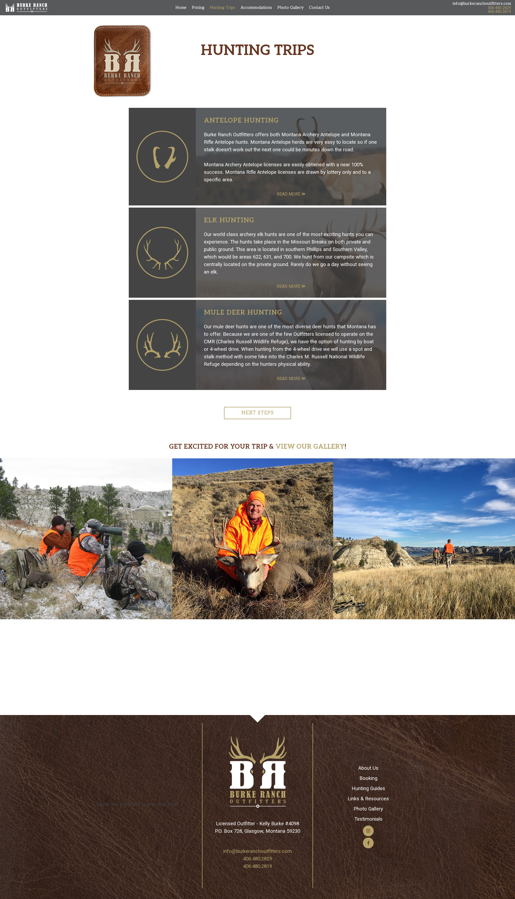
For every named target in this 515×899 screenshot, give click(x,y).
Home (180, 7)
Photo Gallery (290, 7)
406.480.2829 (499, 7)
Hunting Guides (368, 788)
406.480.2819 (499, 11)
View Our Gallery (309, 447)
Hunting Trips (222, 7)
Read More (289, 194)
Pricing (198, 7)
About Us (368, 768)
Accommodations (256, 7)
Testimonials (368, 819)
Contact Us (319, 7)
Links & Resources (368, 799)
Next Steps (257, 413)
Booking (368, 778)
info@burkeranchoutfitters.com (482, 3)
